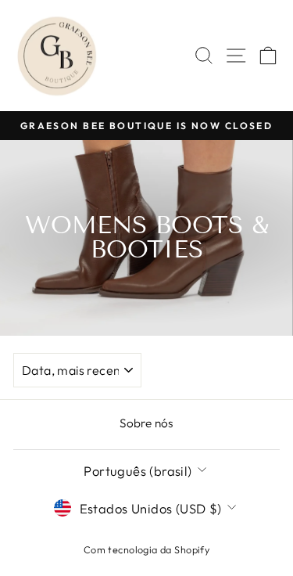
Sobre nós (146, 423)
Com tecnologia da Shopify (146, 549)
